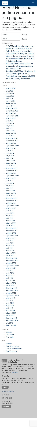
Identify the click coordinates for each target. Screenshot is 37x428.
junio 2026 (10, 93)
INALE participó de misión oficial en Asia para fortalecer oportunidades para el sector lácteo (19, 66)
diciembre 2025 (11, 108)
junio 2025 (10, 123)
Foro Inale (9, 337)
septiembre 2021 (12, 235)
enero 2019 (10, 315)
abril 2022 (9, 218)
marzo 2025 (10, 131)
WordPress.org (11, 351)
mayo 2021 (10, 245)
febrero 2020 (11, 283)
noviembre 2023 (12, 171)
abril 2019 (9, 308)
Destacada (10, 334)
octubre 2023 (11, 173)
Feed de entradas (12, 346)
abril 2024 (9, 158)
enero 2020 (10, 285)
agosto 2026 (10, 88)
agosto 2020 (10, 268)
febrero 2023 (11, 193)
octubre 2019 (11, 293)
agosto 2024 (10, 148)
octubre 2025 (11, 113)
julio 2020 (9, 270)
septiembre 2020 (12, 265)
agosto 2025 (10, 118)
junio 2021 (10, 243)
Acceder (9, 344)
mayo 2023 (10, 186)
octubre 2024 (11, 143)
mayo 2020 (10, 275)
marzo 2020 (10, 280)
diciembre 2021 (11, 228)
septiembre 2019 (12, 295)
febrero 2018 (11, 325)
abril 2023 (9, 188)
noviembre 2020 (12, 260)
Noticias (9, 332)
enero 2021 (10, 255)
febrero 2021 (11, 253)
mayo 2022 (10, 216)
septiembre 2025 (12, 116)
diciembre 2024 (11, 138)
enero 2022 (10, 226)
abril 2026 (9, 98)
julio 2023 (9, 181)
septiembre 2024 (12, 146)
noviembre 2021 (12, 230)
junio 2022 (10, 213)
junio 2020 (10, 273)
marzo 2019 (10, 310)
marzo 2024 (10, 161)
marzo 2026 (10, 101)
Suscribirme (6, 406)
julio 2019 (9, 300)
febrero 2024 (11, 163)
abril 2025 (9, 128)
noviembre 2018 (12, 320)
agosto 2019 (10, 298)
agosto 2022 (10, 208)
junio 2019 (10, 303)
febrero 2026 (11, 103)
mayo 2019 (10, 305)
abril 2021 (9, 248)
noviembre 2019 (12, 290)
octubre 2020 (11, 263)
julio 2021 (9, 240)
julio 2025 (9, 121)
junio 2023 (10, 183)
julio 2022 (9, 211)
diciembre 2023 (11, 168)
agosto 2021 (10, 238)
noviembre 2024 (12, 141)
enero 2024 (10, 166)
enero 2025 (10, 136)
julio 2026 (9, 91)
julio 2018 (9, 323)
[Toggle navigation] (32, 3)
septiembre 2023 (12, 176)
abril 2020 (9, 278)
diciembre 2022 (11, 198)
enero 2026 (10, 106)
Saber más (15, 372)
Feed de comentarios (14, 349)
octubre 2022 (11, 203)
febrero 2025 (11, 133)
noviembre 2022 (12, 201)
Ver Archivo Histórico (8, 391)
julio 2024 (9, 151)
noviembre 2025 (12, 111)
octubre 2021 (11, 233)
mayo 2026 (10, 96)
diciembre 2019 (11, 288)
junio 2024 (10, 153)
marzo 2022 (10, 221)
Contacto (5, 387)
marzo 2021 (10, 250)
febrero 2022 (11, 223)
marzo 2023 (10, 191)
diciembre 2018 (11, 318)
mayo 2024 (10, 156)
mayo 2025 (10, 126)
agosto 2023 (10, 178)
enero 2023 (10, 196)
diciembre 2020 (11, 258)
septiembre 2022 (12, 206)
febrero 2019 (11, 313)
